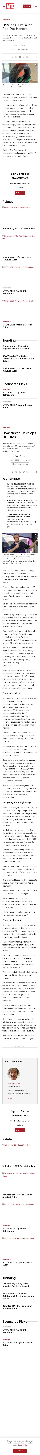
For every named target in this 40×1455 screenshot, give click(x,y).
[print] (36, 57)
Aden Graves (20, 456)
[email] (27, 57)
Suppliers (6, 19)
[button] (4, 6)
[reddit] (24, 57)
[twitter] (20, 57)
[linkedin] (16, 57)
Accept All (20, 1451)
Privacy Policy (22, 1445)
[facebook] (13, 57)
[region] (20, 1446)
